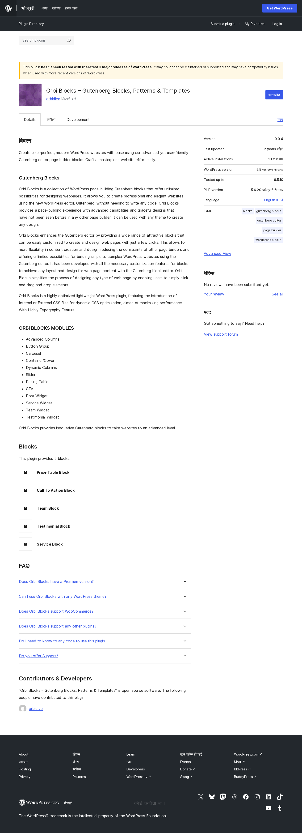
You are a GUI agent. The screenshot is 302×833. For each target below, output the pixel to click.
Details (30, 119)
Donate (188, 769)
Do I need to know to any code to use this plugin (62, 641)
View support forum (221, 334)
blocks (247, 211)
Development (78, 119)
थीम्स (76, 762)
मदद (280, 119)
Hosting (25, 769)
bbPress (242, 769)
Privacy (24, 777)
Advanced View (217, 253)
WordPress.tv (138, 777)
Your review (214, 294)
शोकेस (76, 754)
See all (277, 294)
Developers (135, 769)
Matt (239, 762)
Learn (130, 754)
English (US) (273, 200)
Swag (186, 777)
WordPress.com (248, 754)
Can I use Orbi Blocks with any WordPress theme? (62, 596)
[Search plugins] (69, 40)
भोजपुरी (68, 803)
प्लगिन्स (77, 769)
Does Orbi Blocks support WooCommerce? (56, 611)
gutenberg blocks (268, 211)
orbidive (53, 98)
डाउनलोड (274, 95)
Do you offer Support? (38, 656)
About (23, 754)
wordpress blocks (268, 240)
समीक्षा (51, 119)
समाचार (23, 762)
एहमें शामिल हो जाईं (191, 754)
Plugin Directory (31, 24)
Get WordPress (280, 8)
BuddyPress (245, 777)
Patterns (79, 777)
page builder (272, 230)
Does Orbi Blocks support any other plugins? (57, 626)
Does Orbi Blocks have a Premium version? (56, 581)
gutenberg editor (269, 220)
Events (185, 762)
